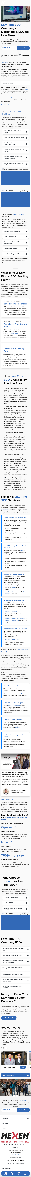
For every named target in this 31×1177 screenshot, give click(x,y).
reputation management (12, 620)
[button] (15, 761)
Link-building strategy (11, 611)
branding (17, 727)
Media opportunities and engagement (15, 618)
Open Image (15, 14)
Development (24, 55)
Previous (2, 1048)
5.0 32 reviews (15, 1147)
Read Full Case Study (8, 799)
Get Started (4, 105)
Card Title (15, 1087)
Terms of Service (19, 1163)
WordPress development (12, 592)
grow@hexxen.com (15, 1157)
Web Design (13, 55)
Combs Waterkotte (14, 1060)
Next (6, 1048)
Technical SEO (8, 574)
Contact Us (22, 48)
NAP (21, 550)
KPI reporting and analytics (12, 639)
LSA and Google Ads (19, 693)
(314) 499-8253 (15, 1155)
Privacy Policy (10, 1163)
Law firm (3, 62)
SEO (4, 55)
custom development (13, 333)
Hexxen (26, 89)
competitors (4, 509)
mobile (14, 587)
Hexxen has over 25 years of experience (12, 98)
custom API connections (14, 705)
